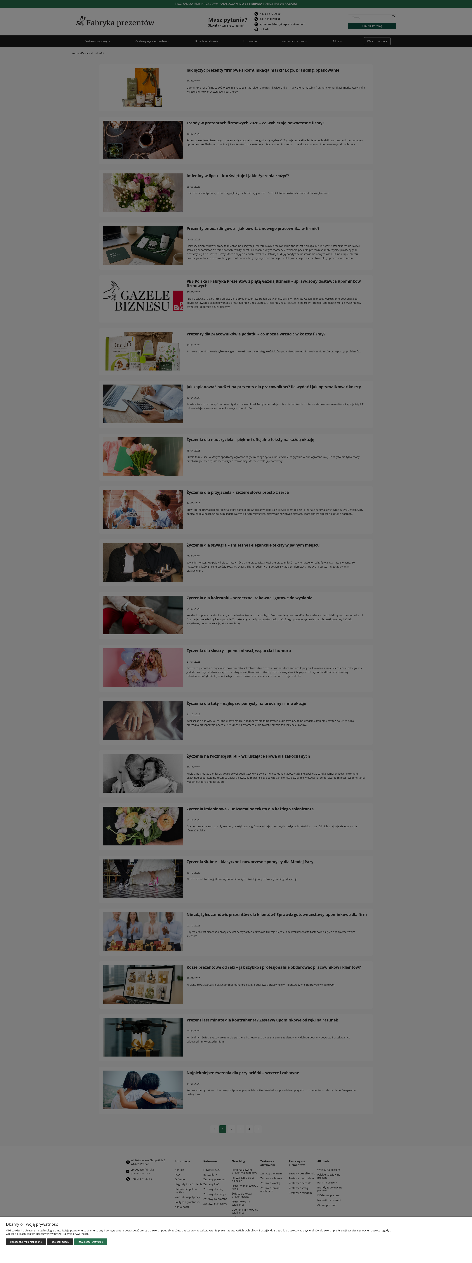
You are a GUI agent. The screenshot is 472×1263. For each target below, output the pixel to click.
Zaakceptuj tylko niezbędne (26, 1241)
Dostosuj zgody (60, 1241)
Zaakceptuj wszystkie (91, 1241)
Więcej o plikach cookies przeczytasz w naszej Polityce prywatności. (47, 1234)
